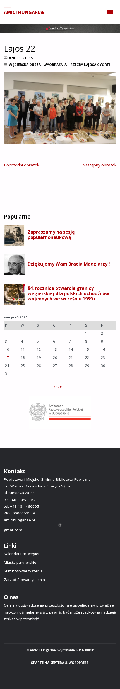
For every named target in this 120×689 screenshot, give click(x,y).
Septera (56, 663)
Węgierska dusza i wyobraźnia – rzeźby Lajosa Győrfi (59, 64)
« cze (57, 386)
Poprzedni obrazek (21, 165)
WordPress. (79, 663)
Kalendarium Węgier (22, 553)
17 (7, 357)
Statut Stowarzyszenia (23, 570)
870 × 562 (17, 58)
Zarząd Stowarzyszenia (24, 579)
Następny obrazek (99, 165)
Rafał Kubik (85, 650)
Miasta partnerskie (20, 562)
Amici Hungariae (24, 12)
